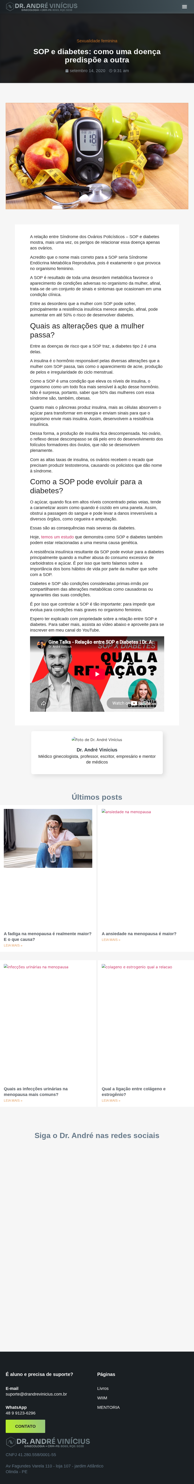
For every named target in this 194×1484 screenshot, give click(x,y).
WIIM (102, 1398)
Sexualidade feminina (97, 41)
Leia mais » (13, 945)
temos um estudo (57, 537)
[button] (184, 7)
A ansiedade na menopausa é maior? (139, 933)
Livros (103, 1388)
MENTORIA (108, 1407)
